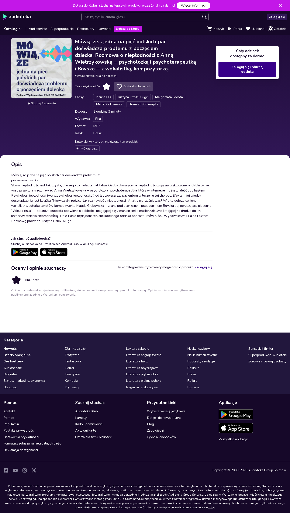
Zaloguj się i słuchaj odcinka (247, 69)
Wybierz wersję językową (166, 411)
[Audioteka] (17, 17)
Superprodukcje (62, 29)
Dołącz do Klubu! (128, 29)
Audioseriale (38, 29)
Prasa (191, 374)
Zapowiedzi (155, 430)
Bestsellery (85, 29)
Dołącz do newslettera (164, 417)
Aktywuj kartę (85, 430)
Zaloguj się (277, 17)
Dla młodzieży (75, 348)
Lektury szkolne (137, 348)
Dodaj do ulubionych (137, 86)
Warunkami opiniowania (59, 295)
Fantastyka (73, 361)
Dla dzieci (10, 387)
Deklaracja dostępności (20, 450)
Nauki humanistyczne (202, 355)
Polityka (193, 368)
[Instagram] (24, 470)
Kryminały (72, 387)
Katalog (10, 28)
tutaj (211, 507)
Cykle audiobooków (161, 437)
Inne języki (72, 374)
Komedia (71, 380)
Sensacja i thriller (260, 348)
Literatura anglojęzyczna (143, 355)
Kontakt (9, 411)
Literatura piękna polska (143, 380)
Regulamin (11, 424)
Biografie (10, 374)
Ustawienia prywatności (21, 437)
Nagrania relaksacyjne (142, 387)
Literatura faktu (137, 361)
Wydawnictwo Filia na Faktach (96, 76)
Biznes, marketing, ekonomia (24, 380)
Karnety (81, 417)
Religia (192, 380)
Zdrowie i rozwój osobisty (267, 361)
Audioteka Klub (86, 411)
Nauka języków (198, 348)
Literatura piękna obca (142, 374)
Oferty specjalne (17, 355)
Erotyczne (72, 355)
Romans (193, 387)
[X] (34, 470)
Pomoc (8, 417)
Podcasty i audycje (201, 361)
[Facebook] (5, 470)
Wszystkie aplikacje (233, 439)
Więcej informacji (193, 5)
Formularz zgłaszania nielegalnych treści (32, 443)
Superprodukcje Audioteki (267, 355)
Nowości (104, 29)
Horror (69, 368)
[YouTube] (15, 470)
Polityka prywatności (18, 430)
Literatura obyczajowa (142, 368)
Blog (150, 424)
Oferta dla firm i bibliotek (93, 437)
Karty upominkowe (89, 424)
